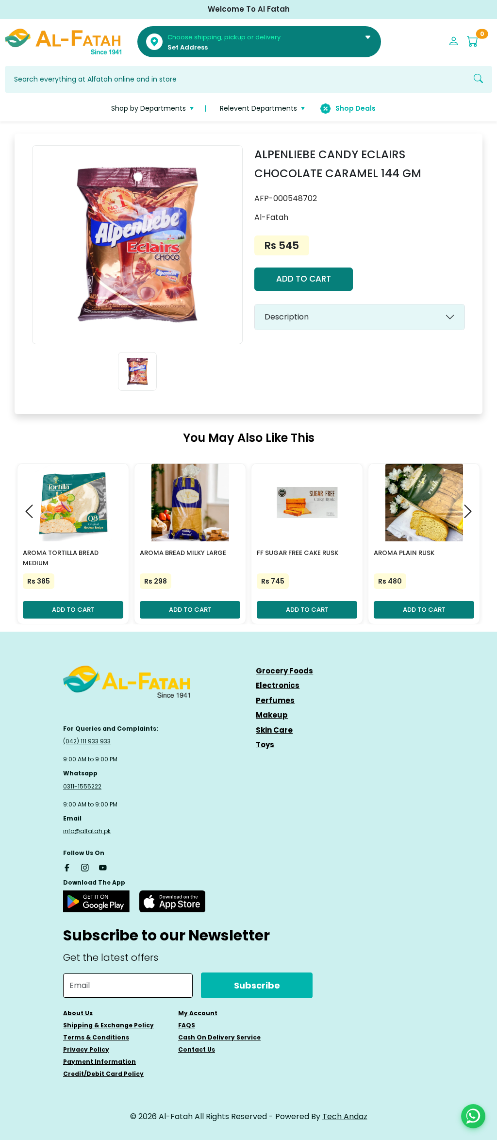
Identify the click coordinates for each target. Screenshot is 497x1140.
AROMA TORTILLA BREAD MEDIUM (61, 558)
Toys (265, 744)
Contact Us (196, 1049)
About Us (78, 1013)
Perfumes (275, 700)
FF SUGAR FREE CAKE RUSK (297, 552)
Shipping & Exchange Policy (108, 1025)
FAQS (186, 1025)
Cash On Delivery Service (219, 1037)
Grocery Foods (284, 671)
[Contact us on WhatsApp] (473, 1116)
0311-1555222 (82, 786)
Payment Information (99, 1061)
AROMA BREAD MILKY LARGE (183, 552)
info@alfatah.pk (87, 831)
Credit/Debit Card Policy (103, 1074)
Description (287, 316)
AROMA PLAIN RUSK (404, 552)
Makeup (272, 715)
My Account (197, 1013)
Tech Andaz (344, 1116)
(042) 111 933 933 (87, 741)
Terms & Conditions (96, 1037)
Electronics (277, 685)
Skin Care (274, 730)
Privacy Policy (86, 1049)
